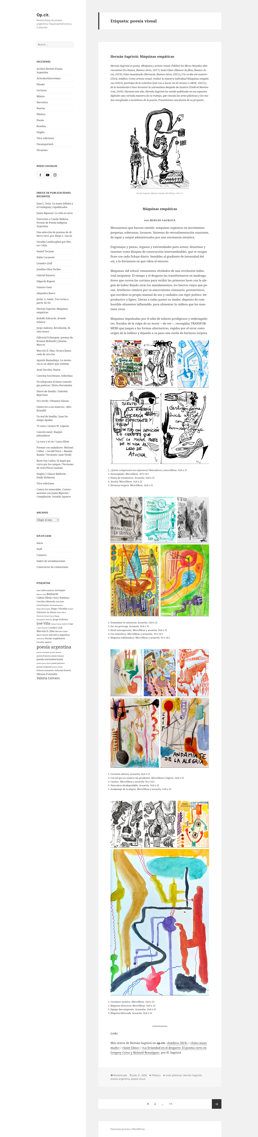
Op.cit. (43, 14)
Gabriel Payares (46, 275)
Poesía (40, 120)
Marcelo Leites (61, 631)
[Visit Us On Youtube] (47, 174)
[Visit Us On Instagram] (55, 174)
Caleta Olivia (44, 597)
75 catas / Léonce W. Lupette (53, 426)
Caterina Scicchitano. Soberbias (55, 375)
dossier (70, 609)
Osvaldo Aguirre (44, 642)
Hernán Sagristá (192, 1075)
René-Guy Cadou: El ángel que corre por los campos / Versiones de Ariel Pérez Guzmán (55, 464)
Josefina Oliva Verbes (49, 269)
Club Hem (60, 601)
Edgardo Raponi (46, 281)
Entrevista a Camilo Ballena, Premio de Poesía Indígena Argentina (53, 222)
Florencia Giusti (43, 616)
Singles (41, 132)
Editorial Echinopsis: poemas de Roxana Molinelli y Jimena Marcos (55, 341)
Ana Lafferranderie (45, 590)
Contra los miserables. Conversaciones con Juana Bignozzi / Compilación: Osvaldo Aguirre (54, 493)
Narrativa (42, 102)
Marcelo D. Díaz (46, 631)
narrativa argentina (59, 634)
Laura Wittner (42, 628)
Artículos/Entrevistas (48, 78)
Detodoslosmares (56, 605)
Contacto (42, 555)
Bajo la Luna (41, 594)
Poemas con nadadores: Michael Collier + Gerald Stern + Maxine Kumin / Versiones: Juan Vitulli (55, 451)
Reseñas (41, 126)
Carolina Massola (46, 601)
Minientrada (120, 1075)
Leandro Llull (44, 263)
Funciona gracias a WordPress (127, 1129)
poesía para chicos (44, 663)
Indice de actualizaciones (51, 561)
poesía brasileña (43, 652)
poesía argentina (54, 647)
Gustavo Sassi (44, 287)
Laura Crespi (67, 624)
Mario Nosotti (42, 635)
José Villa (43, 623)
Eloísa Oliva (61, 612)
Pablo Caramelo (46, 257)
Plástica (41, 114)
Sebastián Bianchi (63, 670)
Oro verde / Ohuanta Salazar (53, 401)
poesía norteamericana (50, 659)
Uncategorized (45, 144)
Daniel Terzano (45, 251)
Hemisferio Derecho (44, 620)
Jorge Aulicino (60, 619)
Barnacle (52, 594)
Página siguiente (216, 1104)
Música (41, 96)
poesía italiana (57, 656)
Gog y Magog (54, 616)
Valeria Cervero (48, 678)
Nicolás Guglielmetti (55, 638)
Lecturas (42, 90)
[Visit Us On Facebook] (40, 174)
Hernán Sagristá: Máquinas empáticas (142, 56)
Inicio (40, 543)
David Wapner (43, 605)
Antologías (60, 590)
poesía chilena (55, 652)
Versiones (42, 150)
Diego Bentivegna (43, 609)
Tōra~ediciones (45, 138)
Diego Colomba (59, 608)
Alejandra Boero (46, 293)
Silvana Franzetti (47, 674)
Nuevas (41, 108)
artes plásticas (174, 1075)
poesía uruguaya (44, 666)
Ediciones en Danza (46, 612)
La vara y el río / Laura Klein (53, 441)
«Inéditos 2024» (177, 1043)
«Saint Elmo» (131, 1048)
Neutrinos (40, 638)
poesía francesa (44, 655)
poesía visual (57, 667)
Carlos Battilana (60, 597)
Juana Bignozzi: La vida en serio (55, 213)
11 (172, 1104)
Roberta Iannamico (45, 670)
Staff (39, 549)
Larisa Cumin (56, 624)
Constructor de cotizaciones (52, 567)
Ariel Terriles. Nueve (48, 369)
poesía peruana (58, 663)
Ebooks (41, 84)
